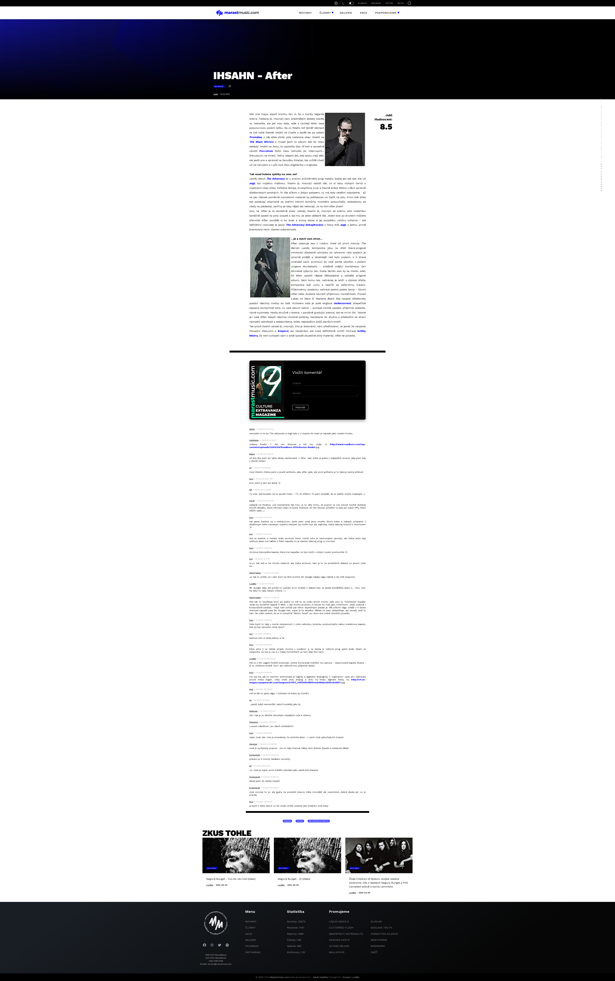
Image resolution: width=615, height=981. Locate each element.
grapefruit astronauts (346, 933)
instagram (252, 952)
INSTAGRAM (376, 3)
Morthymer (379, 939)
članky (250, 927)
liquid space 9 (339, 921)
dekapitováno (314, 224)
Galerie (346, 12)
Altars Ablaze (339, 946)
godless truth (381, 927)
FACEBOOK (362, 3)
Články (325, 12)
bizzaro (347, 977)
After (300, 821)
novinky (250, 921)
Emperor (283, 330)
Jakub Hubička (320, 977)
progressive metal (319, 821)
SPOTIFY (400, 3)
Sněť (374, 952)
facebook (252, 946)
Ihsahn (287, 821)
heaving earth (339, 939)
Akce (363, 12)
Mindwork (378, 946)
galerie (250, 939)
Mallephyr (336, 952)
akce (248, 933)
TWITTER (389, 3)
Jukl (215, 94)
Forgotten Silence (384, 933)
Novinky (305, 12)
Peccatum (266, 150)
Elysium (376, 921)
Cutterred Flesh (341, 927)
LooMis (355, 977)
